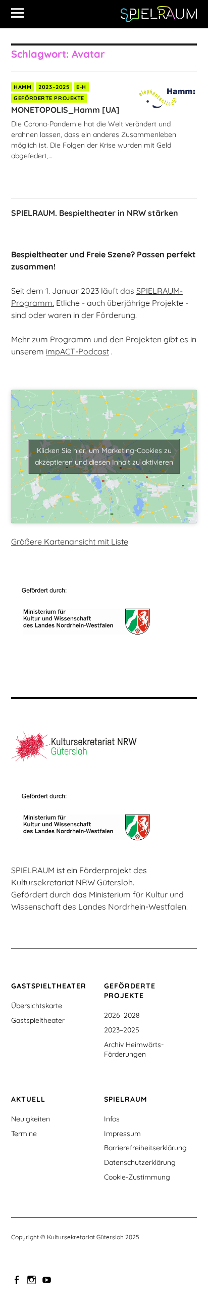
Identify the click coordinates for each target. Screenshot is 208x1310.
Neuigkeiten (30, 1118)
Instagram (32, 1279)
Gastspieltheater (38, 1020)
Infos (112, 1118)
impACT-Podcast (77, 351)
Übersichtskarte (36, 1005)
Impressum (122, 1133)
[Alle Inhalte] (21, 13)
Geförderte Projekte (49, 98)
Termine (24, 1133)
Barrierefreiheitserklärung (145, 1147)
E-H (81, 87)
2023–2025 (53, 87)
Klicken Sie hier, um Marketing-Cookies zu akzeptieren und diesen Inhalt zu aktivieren (104, 456)
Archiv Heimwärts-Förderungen (134, 1049)
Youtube (48, 1279)
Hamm (22, 87)
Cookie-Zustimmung (137, 1177)
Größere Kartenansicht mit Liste (69, 541)
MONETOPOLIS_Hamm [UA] (65, 110)
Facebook (17, 1279)
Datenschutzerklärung (140, 1162)
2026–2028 (122, 1015)
